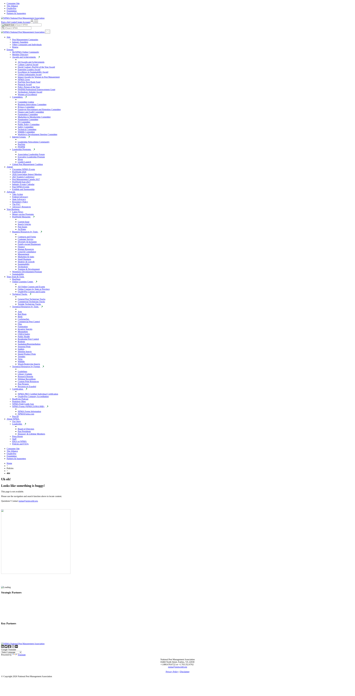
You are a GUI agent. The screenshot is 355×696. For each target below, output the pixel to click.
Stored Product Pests (27, 354)
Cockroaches (23, 319)
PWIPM (21, 147)
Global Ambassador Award (29, 74)
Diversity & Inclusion (27, 242)
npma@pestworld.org (28, 501)
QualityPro (11, 8)
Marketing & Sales (26, 257)
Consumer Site (13, 3)
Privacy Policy (172, 671)
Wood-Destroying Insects (29, 364)
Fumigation (23, 326)
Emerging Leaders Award (29, 69)
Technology (23, 267)
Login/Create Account (20, 22)
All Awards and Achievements (31, 62)
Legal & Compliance (27, 252)
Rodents (21, 341)
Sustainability (24, 264)
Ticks (20, 359)
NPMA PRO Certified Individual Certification (38, 394)
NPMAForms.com (26, 414)
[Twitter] (6, 647)
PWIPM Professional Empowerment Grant (36, 89)
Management (23, 254)
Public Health (24, 336)
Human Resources (26, 249)
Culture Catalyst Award (28, 64)
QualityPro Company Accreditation (33, 396)
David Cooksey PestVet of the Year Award (36, 67)
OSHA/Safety (24, 334)
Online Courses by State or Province (34, 289)
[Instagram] (13, 647)
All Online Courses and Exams (31, 286)
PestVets (21, 144)
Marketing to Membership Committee (34, 117)
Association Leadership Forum (31, 154)
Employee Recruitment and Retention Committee (39, 109)
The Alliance (12, 6)
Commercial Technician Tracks (31, 301)
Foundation (12, 11)
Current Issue (23, 222)
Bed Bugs (22, 314)
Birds (20, 316)
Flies (20, 324)
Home (9, 463)
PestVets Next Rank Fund (29, 82)
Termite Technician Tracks (29, 304)
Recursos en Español (27, 386)
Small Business (24, 259)
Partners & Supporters (16, 13)
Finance (21, 247)
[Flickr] (16, 647)
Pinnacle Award (25, 84)
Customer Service (25, 239)
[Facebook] (10, 647)
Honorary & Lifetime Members (31, 434)
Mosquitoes (23, 331)
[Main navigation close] (47, 32)
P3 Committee (24, 122)
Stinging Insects (25, 351)
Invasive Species (25, 329)
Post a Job (5, 22)
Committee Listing (26, 102)
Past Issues (22, 227)
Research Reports (25, 376)
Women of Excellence (27, 94)
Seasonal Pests (24, 346)
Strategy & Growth (26, 262)
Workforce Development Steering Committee (37, 134)
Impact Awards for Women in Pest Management (39, 77)
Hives (20, 159)
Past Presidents (24, 431)
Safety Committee (25, 127)
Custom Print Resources (28, 381)
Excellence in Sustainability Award (33, 72)
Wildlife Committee (26, 132)
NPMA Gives (24, 79)
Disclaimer (184, 671)
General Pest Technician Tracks (31, 299)
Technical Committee (27, 129)
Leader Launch (24, 162)
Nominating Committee (28, 119)
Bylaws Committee (26, 107)
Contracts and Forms (27, 237)
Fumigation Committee (28, 114)
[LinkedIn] (3, 647)
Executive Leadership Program (31, 157)
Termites (21, 356)
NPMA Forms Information (29, 411)
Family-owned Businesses (29, 244)
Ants (20, 311)
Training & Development (29, 269)
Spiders (21, 349)
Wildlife (21, 361)
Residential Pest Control (28, 339)
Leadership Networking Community (34, 142)
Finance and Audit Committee (31, 112)
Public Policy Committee (29, 124)
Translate (22, 655)
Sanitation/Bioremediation (29, 344)
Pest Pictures (23, 384)
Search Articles (24, 224)
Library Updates (25, 374)
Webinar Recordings (27, 379)
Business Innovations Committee (32, 104)
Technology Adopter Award (30, 92)
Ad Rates (22, 229)
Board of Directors (26, 429)
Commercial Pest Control (29, 321)
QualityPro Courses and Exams (31, 291)
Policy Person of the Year (29, 87)
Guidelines (22, 371)
